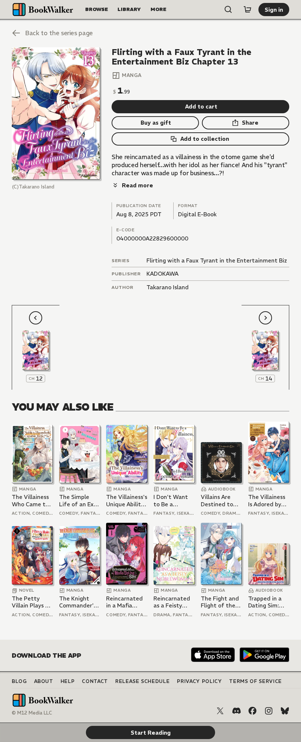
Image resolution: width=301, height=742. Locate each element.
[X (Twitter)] (220, 710)
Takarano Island (167, 287)
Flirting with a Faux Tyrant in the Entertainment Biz (216, 260)
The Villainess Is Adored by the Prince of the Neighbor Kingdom (266, 500)
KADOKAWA (162, 273)
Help (68, 681)
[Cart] (247, 9)
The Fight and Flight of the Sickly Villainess (220, 602)
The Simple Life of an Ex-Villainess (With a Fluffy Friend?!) (78, 500)
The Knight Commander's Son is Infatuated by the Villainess (78, 602)
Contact (95, 681)
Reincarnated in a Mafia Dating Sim (124, 602)
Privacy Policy (199, 681)
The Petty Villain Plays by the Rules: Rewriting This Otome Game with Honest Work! (31, 602)
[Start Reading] (56, 113)
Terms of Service (255, 681)
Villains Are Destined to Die (217, 500)
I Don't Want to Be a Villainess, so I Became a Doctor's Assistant (171, 500)
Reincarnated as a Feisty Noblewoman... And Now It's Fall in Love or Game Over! (173, 602)
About (43, 681)
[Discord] (236, 710)
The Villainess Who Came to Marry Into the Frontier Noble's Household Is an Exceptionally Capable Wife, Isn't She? (31, 500)
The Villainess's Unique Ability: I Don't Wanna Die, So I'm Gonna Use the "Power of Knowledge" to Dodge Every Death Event (126, 500)
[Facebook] (252, 710)
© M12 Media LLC (32, 712)
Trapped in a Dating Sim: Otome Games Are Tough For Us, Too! (267, 602)
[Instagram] (268, 710)
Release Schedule (142, 681)
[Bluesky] (284, 710)
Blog (19, 681)
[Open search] (228, 9)
